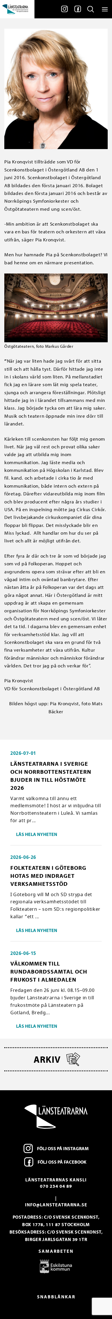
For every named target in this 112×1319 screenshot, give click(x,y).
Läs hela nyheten (36, 834)
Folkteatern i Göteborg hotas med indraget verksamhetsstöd (48, 875)
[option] (56, 1266)
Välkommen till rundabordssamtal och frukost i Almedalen (48, 971)
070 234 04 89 (56, 1186)
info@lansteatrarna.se (56, 1204)
